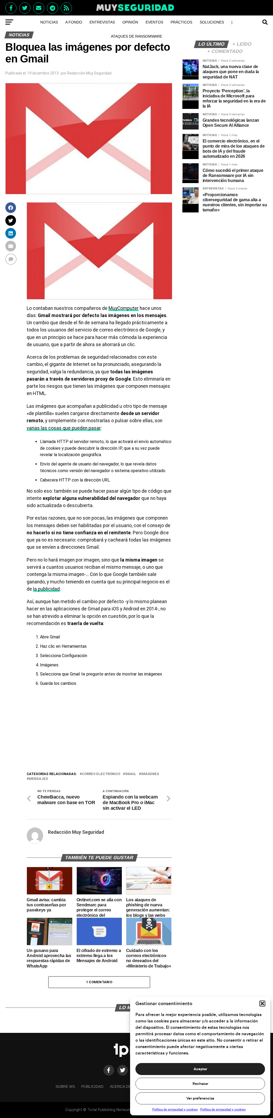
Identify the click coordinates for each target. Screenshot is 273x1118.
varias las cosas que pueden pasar (64, 428)
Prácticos (181, 22)
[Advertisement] (99, 731)
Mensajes (38, 779)
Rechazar (200, 1084)
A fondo (73, 22)
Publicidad (92, 1086)
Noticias (49, 22)
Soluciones (212, 22)
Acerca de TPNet (127, 1086)
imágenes (150, 774)
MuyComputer (124, 308)
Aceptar (200, 1069)
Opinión (130, 22)
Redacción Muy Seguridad (89, 73)
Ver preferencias (200, 1098)
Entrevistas (102, 22)
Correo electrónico (101, 774)
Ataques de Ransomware (136, 36)
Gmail (130, 774)
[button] (262, 1003)
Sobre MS (65, 1086)
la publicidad (46, 589)
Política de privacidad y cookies (175, 1109)
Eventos (154, 22)
